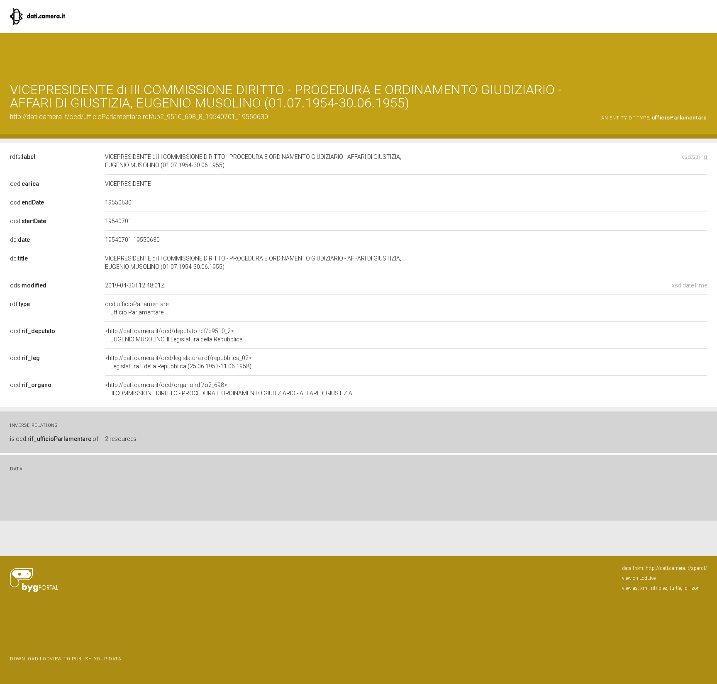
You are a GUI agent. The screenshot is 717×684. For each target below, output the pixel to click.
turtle (675, 588)
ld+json (691, 588)
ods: (28, 285)
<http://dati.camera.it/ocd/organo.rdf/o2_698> (228, 389)
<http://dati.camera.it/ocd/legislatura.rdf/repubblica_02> (178, 362)
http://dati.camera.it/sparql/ (676, 568)
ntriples (659, 588)
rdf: (20, 304)
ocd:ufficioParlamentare (136, 308)
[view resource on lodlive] (703, 53)
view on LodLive (639, 578)
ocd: (24, 183)
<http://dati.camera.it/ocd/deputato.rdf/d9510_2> (174, 335)
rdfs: (22, 156)
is (54, 439)
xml (644, 588)
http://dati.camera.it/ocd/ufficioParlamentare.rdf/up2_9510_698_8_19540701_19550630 (139, 117)
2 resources (121, 439)
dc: (20, 239)
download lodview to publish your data (66, 659)
